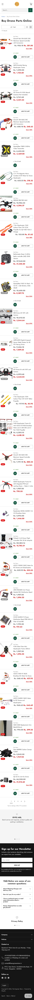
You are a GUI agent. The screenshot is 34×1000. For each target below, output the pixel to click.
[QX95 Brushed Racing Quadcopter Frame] (6, 68)
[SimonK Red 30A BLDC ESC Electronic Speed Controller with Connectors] (6, 42)
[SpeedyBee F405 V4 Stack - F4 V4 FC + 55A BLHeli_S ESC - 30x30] (6, 287)
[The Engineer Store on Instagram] (5, 978)
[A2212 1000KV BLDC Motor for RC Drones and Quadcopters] (6, 569)
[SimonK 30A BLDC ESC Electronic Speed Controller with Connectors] (6, 123)
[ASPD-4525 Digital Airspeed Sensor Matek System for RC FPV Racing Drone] (6, 343)
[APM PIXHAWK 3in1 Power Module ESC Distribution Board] (6, 593)
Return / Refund (11, 996)
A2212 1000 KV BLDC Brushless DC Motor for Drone (22, 675)
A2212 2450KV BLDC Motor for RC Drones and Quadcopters (22, 700)
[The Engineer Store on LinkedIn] (8, 978)
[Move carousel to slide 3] (17, 925)
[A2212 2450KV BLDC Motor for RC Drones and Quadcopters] (6, 701)
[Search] (30, 10)
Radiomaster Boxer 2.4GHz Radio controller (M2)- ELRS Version (21, 256)
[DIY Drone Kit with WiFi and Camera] (6, 373)
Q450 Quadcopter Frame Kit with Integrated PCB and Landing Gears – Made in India (23, 484)
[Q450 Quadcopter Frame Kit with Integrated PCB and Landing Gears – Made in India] (6, 485)
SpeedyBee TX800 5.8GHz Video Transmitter (21, 147)
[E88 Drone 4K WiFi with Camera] (6, 316)
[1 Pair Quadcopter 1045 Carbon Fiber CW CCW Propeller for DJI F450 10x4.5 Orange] (6, 229)
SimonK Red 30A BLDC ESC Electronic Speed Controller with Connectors (22, 40)
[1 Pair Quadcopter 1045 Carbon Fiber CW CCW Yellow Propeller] (6, 400)
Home (3, 16)
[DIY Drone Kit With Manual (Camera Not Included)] (6, 96)
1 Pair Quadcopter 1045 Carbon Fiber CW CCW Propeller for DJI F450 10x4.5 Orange (22, 228)
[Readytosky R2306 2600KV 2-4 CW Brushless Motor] (6, 514)
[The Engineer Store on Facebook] (2, 978)
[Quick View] (15, 57)
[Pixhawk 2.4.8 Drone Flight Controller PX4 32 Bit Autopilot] (6, 541)
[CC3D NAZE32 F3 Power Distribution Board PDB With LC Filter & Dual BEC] (6, 620)
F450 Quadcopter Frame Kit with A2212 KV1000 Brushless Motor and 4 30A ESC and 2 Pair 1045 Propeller (22, 426)
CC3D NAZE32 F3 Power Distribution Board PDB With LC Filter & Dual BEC (23, 619)
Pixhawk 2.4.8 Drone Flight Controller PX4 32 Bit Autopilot (22, 539)
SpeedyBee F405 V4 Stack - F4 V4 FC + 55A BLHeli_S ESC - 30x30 (23, 285)
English (4, 985)
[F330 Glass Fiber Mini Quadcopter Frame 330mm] (6, 650)
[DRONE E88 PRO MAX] (6, 203)
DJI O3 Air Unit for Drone (21, 777)
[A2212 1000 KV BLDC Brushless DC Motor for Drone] (6, 677)
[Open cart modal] (31, 4)
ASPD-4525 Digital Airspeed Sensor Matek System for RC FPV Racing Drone (22, 342)
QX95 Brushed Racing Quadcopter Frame (20, 66)
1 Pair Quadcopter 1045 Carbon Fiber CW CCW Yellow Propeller (22, 399)
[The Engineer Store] (17, 4)
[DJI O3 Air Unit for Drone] (6, 780)
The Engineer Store (17, 989)
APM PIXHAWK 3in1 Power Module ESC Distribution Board (22, 591)
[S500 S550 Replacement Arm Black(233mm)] (6, 728)
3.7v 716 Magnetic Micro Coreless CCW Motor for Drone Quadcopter (22, 176)
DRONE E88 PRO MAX (20, 200)
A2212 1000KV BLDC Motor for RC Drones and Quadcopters (23, 566)
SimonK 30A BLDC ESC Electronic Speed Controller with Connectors (21, 122)
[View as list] (30, 27)
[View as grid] (27, 27)
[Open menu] (2, 4)
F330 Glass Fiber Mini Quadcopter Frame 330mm (21, 647)
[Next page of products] (24, 801)
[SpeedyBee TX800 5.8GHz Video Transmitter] (6, 150)
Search (3, 996)
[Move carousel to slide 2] (16, 925)
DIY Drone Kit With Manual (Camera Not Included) (21, 93)
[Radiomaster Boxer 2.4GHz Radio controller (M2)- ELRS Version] (6, 257)
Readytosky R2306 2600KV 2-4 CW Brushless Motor (23, 512)
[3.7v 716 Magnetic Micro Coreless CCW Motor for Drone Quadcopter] (6, 177)
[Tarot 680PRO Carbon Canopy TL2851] (6, 753)
